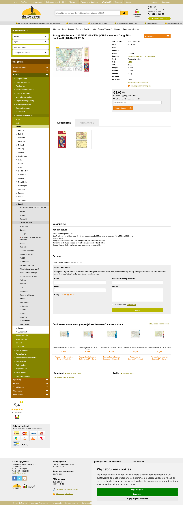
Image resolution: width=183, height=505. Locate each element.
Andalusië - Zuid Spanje (28, 276)
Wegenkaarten (21, 372)
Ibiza (21, 287)
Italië (20, 167)
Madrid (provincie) (26, 254)
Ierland (20, 163)
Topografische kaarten (24, 115)
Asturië (22, 215)
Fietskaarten (20, 86)
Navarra (22, 230)
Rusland (21, 197)
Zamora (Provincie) (105, 29)
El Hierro (22, 313)
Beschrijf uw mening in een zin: (123, 278)
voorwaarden (131, 304)
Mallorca (22, 280)
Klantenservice (36, 2)
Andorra (21, 130)
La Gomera (23, 306)
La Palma (23, 309)
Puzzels (16, 383)
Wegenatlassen (21, 369)
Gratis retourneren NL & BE (56, 2)
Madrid (22, 258)
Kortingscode (57, 503)
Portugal (21, 193)
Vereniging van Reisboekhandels (67, 489)
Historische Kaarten (22, 93)
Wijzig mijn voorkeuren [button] (137, 499)
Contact (128, 2)
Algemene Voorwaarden (39, 503)
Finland (21, 145)
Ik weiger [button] (137, 494)
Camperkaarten (21, 78)
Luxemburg (22, 174)
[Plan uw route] (24, 478)
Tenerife (22, 298)
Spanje (20, 204)
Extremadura (24, 261)
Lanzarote (23, 317)
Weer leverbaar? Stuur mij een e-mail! (126, 99)
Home (15, 2)
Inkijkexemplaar (86, 122)
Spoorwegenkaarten (23, 104)
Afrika (18, 119)
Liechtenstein (23, 171)
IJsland (20, 160)
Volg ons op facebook (74, 373)
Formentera (23, 291)
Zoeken (124, 13)
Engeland (21, 141)
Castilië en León (25, 222)
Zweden (21, 328)
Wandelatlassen (21, 350)
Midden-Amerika (22, 335)
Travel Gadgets (18, 387)
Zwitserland (22, 332)
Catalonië (23, 247)
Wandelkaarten (21, 354)
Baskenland (23, 226)
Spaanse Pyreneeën (27, 250)
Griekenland (22, 156)
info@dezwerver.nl (20, 473)
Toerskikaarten (21, 112)
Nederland (22, 178)
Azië (17, 123)
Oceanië (19, 343)
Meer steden (24, 324)
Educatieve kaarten (22, 82)
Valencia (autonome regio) (29, 269)
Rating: (57, 295)
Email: (56, 286)
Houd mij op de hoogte (123, 108)
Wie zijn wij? (106, 2)
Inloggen (155, 2)
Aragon (22, 243)
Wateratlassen (20, 361)
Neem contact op (160, 18)
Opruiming (17, 380)
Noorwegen (22, 185)
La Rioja (22, 233)
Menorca (22, 284)
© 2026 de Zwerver (20, 503)
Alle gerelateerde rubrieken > (160, 324)
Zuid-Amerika (20, 346)
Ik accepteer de (125, 304)
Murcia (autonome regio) (28, 272)
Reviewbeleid (87, 503)
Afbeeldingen (64, 122)
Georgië (21, 152)
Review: (115, 286)
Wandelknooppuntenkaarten (26, 357)
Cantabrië (23, 219)
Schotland (22, 200)
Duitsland (21, 137)
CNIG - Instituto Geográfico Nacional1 (141, 56)
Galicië (22, 211)
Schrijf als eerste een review (138, 82)
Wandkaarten (18, 391)
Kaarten (16, 74)
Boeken (16, 71)
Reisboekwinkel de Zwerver (64, 377)
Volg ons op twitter (128, 373)
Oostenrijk (21, 189)
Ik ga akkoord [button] (137, 490)
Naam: (56, 278)
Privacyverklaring (71, 503)
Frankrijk (21, 148)
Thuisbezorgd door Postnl (64, 494)
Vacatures (118, 2)
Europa (18, 126)
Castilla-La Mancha (26, 265)
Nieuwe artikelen (19, 67)
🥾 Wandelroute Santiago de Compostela (29, 238)
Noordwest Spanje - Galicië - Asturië (32, 208)
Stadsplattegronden (22, 108)
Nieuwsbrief (73, 2)
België (20, 134)
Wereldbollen (18, 394)
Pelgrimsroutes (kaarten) (24, 100)
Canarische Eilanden (27, 295)
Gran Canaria (24, 302)
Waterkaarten (20, 365)
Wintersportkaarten (22, 376)
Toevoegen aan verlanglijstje (141, 86)
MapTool (24, 2)
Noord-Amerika (21, 339)
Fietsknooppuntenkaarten (24, 89)
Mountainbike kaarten (23, 97)
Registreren (166, 2)
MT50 (130, 62)
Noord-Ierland (23, 182)
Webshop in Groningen (89, 2)
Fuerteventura (24, 320)
